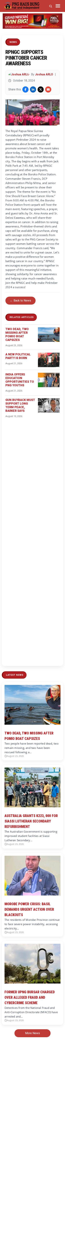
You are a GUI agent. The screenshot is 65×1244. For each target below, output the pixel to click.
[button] (7, 21)
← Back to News (20, 300)
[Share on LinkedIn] (33, 89)
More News (32, 1033)
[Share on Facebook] (25, 89)
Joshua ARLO (44, 74)
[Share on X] (41, 89)
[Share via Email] (48, 89)
